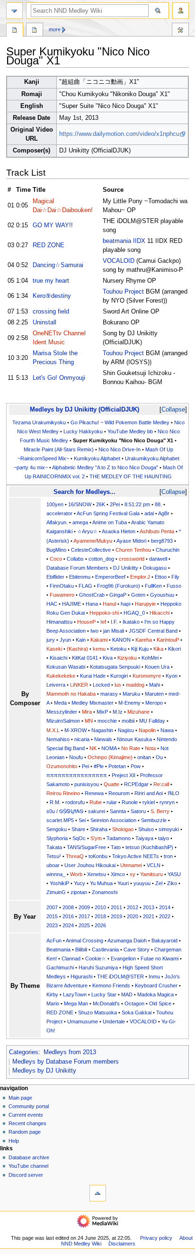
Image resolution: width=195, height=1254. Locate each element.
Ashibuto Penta (157, 531)
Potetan (117, 766)
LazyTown (75, 994)
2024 (68, 925)
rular (111, 802)
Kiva (108, 658)
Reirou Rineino (63, 793)
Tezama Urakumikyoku (39, 422)
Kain (81, 640)
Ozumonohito (61, 766)
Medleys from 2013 (70, 1052)
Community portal (29, 1106)
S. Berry (160, 811)
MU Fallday (152, 721)
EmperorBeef (110, 577)
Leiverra (55, 685)
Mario (52, 1003)
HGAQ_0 (134, 613)
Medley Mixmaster (92, 703)
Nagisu (126, 730)
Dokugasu (155, 568)
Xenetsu (96, 874)
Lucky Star (103, 994)
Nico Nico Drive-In (119, 449)
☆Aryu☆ (87, 531)
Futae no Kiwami (159, 958)
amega (80, 522)
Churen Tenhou (133, 550)
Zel (158, 883)
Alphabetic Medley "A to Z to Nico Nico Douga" (105, 467)
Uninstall (44, 322)
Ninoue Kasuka (134, 739)
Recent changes (27, 1123)
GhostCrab (92, 595)
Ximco (118, 874)
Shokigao (122, 829)
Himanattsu (59, 622)
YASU (174, 874)
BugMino (56, 550)
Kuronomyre (147, 676)
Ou (159, 757)
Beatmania (58, 949)
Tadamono (118, 838)
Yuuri (123, 883)
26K (100, 504)
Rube (95, 802)
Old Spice (160, 1003)
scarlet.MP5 (60, 820)
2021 (148, 916)
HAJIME (71, 604)
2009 (84, 907)
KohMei (150, 658)
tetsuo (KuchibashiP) (149, 847)
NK (93, 748)
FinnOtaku (62, 586)
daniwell (158, 559)
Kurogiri (119, 676)
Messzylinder (61, 712)
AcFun (54, 940)
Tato (116, 847)
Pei (85, 766)
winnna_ (55, 874)
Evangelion (123, 958)
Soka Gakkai (136, 1012)
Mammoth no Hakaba (71, 694)
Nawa (167, 730)
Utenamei (131, 865)
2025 (84, 925)
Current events (26, 1115)
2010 (100, 907)
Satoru (138, 811)
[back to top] (97, 1193)
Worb (76, 874)
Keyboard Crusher (156, 985)
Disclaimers (121, 1243)
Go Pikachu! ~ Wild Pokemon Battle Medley (120, 422)
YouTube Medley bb (130, 431)
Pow (136, 766)
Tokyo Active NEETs (135, 856)
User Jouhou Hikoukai (89, 865)
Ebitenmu (79, 577)
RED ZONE (48, 245)
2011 (116, 907)
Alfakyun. (57, 522)
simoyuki (169, 829)
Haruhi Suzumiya (98, 967)
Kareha (143, 640)
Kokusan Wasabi (65, 667)
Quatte (111, 784)
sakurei (96, 811)
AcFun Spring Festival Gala (108, 513)
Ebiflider (55, 577)
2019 (116, 916)
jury (50, 640)
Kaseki (54, 649)
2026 (100, 925)
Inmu (154, 976)
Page (15, 30)
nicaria (81, 739)
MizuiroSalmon (63, 721)
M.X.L (53, 730)
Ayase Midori (131, 541)
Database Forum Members (77, 568)
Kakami (98, 640)
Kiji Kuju (140, 649)
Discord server (26, 1175)
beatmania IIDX (124, 241)
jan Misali (113, 631)
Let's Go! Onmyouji (59, 378)
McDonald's (106, 1003)
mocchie (107, 721)
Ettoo (161, 577)
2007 (52, 907)
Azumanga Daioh (127, 940)
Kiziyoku (127, 658)
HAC (51, 604)
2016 (68, 916)
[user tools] (180, 10)
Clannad (71, 958)
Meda (60, 703)
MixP (102, 712)
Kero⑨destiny (52, 296)
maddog (135, 685)
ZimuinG (56, 892)
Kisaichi (58, 658)
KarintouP (168, 640)
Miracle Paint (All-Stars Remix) (59, 449)
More (55, 29)
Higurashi (81, 976)
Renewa (94, 793)
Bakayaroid (164, 940)
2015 (52, 916)
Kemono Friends (111, 985)
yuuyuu (142, 883)
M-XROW (75, 730)
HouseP (86, 622)
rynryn (167, 802)
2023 (52, 925)
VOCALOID (118, 261)
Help (14, 1141)
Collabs (75, 559)
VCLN (153, 865)
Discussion (35, 30)
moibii (128, 721)
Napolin (147, 730)
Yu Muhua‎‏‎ (101, 883)
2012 (132, 907)
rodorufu (75, 802)
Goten (138, 595)
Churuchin (167, 550)
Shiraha (98, 829)
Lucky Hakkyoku (83, 431)
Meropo (154, 703)
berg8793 (162, 541)
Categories (23, 1052)
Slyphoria (57, 838)
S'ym (96, 838)
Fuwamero (62, 595)
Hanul (109, 604)
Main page (20, 1098)
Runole (130, 802)
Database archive (29, 1157)
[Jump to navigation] (14, 10)
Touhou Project (123, 291)
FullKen (153, 586)
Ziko (172, 883)
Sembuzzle (154, 820)
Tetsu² (53, 856)
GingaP (117, 595)
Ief (103, 622)
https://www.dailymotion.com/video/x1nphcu (119, 134)
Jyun (65, 640)
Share (78, 829)
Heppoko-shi (104, 613)
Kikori (174, 649)
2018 (100, 916)
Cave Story (137, 949)
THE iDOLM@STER (120, 976)
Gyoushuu (162, 595)
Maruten (154, 694)
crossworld (131, 559)
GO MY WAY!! (53, 225)
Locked (101, 685)
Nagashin (102, 730)
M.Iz (118, 712)
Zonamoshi (104, 892)
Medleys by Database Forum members (65, 1061)
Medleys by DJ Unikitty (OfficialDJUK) (84, 409)
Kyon (171, 676)
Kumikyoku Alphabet (97, 458)
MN (89, 721)
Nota (150, 748)
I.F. (114, 622)
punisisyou (86, 784)
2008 (68, 907)
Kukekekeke (60, 676)
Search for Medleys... (84, 491)
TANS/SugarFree (86, 847)
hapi (125, 604)
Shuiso (146, 829)
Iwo (94, 631)
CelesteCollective (91, 550)
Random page (25, 1132)
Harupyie (145, 604)
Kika (158, 649)
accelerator (59, 513)
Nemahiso (58, 739)
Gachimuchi (60, 967)
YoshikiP (59, 883)
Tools (180, 30)
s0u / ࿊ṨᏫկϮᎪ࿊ (64, 811)
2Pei (115, 504)
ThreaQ (75, 856)
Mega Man (76, 1003)
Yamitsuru (151, 874)
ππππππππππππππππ (76, 775)
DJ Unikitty (125, 568)
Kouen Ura (157, 667)
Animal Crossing (84, 940)
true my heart (51, 281)
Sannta (118, 811)
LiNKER (79, 685)
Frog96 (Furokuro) (118, 586)
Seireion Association (113, 820)
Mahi (154, 685)
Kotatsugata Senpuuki (115, 667)
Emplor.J (140, 577)
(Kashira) (77, 649)
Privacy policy (156, 1238)
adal (149, 513)
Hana (92, 604)
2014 (164, 907)
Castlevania (105, 949)
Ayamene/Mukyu (92, 541)
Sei (82, 820)
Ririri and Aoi (148, 793)
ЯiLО (173, 793)
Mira (87, 712)
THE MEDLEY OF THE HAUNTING (130, 476)
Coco (56, 559)
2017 (84, 916)
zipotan (79, 892)
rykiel (148, 802)
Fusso (174, 586)
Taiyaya (144, 838)
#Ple (99, 766)
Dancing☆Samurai (58, 265)
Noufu (76, 757)
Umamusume (82, 1021)
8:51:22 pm (137, 504)
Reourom (119, 793)
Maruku (131, 694)
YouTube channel (28, 1166)
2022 (164, 916)
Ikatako (131, 622)
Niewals (103, 739)
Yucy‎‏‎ (79, 883)
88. (158, 504)
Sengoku (56, 829)
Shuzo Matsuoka (97, 1012)
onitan (144, 757)
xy (132, 874)
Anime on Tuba (109, 522)
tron (168, 856)
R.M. (55, 802)
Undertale (114, 1021)
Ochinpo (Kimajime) (110, 757)
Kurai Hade (93, 676)
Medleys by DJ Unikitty (44, 1070)
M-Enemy (129, 703)
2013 (148, 907)
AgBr (163, 513)
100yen (54, 504)
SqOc (79, 838)
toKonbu (98, 856)
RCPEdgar (136, 784)
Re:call (161, 784)
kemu (99, 649)
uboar (53, 865)
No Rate (130, 748)
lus (118, 685)
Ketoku (118, 649)
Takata (54, 847)
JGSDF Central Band (153, 631)
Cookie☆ (95, 958)
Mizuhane (138, 712)
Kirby (52, 994)
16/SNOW (79, 504)
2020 (132, 916)
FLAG (85, 586)
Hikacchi (159, 613)
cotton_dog (101, 559)
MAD (127, 994)
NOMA (108, 748)
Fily (175, 577)
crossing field (51, 311)
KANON (121, 640)
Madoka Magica (155, 994)
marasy (109, 694)
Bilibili (81, 949)
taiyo (163, 838)
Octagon (134, 1003)
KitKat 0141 (85, 658)
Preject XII (123, 775)
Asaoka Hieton (118, 531)
